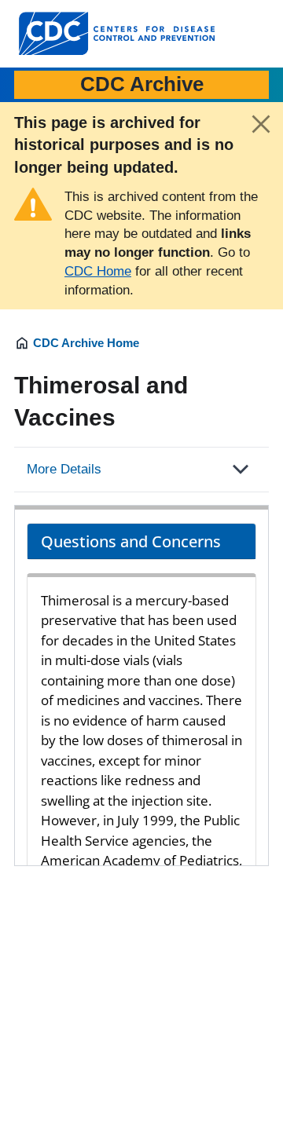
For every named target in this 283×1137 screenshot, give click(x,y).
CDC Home (97, 271)
